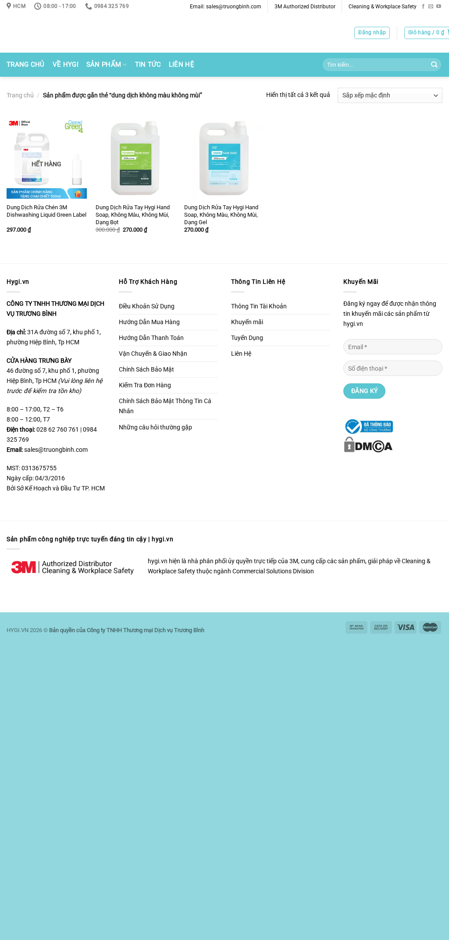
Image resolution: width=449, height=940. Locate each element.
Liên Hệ (181, 64)
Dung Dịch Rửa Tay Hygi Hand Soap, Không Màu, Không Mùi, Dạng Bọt (133, 214)
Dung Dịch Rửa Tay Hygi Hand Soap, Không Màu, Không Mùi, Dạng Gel (221, 214)
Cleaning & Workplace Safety (383, 7)
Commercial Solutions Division (273, 571)
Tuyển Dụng (247, 338)
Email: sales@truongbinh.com (225, 7)
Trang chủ (20, 95)
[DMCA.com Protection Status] (368, 444)
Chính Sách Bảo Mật (146, 369)
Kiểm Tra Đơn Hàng (145, 385)
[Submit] (434, 65)
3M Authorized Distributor (304, 7)
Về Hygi (65, 64)
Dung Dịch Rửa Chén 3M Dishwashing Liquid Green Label (46, 211)
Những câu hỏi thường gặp (155, 427)
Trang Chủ (26, 64)
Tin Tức (148, 64)
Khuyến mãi (247, 322)
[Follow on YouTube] (438, 6)
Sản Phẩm (103, 64)
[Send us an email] (430, 6)
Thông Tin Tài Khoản (259, 306)
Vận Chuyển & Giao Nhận (153, 353)
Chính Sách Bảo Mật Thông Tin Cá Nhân (165, 406)
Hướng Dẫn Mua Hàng (149, 322)
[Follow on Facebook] (423, 6)
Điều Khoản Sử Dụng (147, 306)
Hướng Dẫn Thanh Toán (151, 338)
